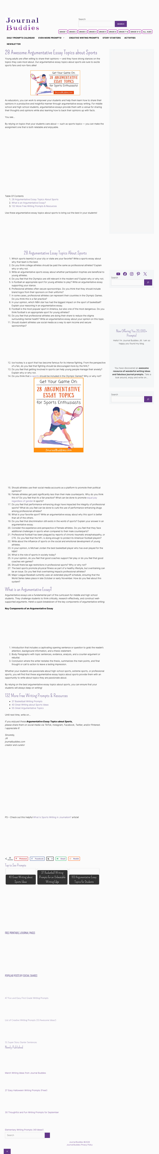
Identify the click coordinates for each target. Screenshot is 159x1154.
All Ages (147, 32)
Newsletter (14, 44)
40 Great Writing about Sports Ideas (30, 704)
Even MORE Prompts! (49, 38)
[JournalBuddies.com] (22, 24)
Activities (129, 38)
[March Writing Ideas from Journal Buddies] (22, 1062)
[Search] (148, 282)
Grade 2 (73, 32)
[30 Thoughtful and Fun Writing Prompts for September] (22, 1102)
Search (82, 19)
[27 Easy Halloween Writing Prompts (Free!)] (17, 1082)
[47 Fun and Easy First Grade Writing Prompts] (22, 995)
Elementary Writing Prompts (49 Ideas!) (24, 1130)
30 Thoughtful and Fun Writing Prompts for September (32, 1112)
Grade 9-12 (135, 32)
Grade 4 (92, 32)
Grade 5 (102, 32)
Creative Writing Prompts (84, 38)
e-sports (34, 376)
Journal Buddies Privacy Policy (80, 1145)
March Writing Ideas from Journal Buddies (25, 1073)
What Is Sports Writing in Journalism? (52, 817)
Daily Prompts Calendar (21, 38)
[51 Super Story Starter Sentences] (22, 1039)
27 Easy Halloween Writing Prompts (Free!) (26, 1090)
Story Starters (112, 38)
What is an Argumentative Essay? (29, 202)
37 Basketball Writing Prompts (27, 701)
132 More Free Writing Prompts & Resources (34, 206)
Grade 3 (82, 32)
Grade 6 (112, 32)
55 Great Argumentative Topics (28, 708)
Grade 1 (63, 32)
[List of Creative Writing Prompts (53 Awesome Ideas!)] (22, 1017)
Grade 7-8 (123, 32)
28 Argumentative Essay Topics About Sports (35, 199)
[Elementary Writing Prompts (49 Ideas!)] (17, 1121)
